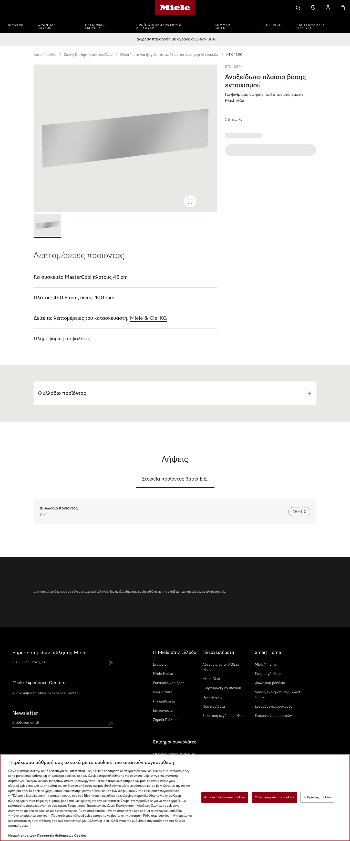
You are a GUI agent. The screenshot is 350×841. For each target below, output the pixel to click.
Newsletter (25, 713)
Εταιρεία (160, 664)
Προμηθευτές (164, 701)
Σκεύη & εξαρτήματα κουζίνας (88, 55)
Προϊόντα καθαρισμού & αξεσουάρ (159, 27)
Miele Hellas (163, 674)
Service (273, 25)
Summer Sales (222, 27)
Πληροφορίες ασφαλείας (62, 338)
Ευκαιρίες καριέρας (168, 683)
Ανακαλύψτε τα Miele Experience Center (45, 693)
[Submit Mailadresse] (110, 724)
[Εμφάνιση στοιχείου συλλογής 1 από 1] (47, 226)
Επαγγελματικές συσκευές (310, 27)
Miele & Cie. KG (148, 318)
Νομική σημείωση (22, 835)
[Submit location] (110, 663)
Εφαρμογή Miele (268, 674)
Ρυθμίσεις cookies (317, 797)
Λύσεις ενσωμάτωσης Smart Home (277, 694)
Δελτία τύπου (163, 692)
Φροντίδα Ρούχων (47, 27)
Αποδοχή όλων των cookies (224, 797)
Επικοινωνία (163, 710)
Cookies (80, 835)
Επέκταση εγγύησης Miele (223, 716)
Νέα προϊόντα (213, 706)
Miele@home (266, 664)
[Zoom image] (190, 201)
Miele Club (211, 679)
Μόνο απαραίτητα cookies (274, 797)
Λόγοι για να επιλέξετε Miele (220, 667)
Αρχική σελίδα (45, 55)
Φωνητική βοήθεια (270, 683)
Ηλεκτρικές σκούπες (95, 27)
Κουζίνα (15, 25)
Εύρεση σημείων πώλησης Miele (49, 652)
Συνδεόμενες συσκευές (273, 706)
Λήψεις (299, 511)
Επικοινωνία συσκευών (273, 716)
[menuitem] (18, 24)
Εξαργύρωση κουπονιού (221, 688)
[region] (125, 138)
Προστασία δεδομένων (55, 835)
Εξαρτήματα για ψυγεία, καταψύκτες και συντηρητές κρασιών (169, 55)
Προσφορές (212, 697)
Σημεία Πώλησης (166, 720)
